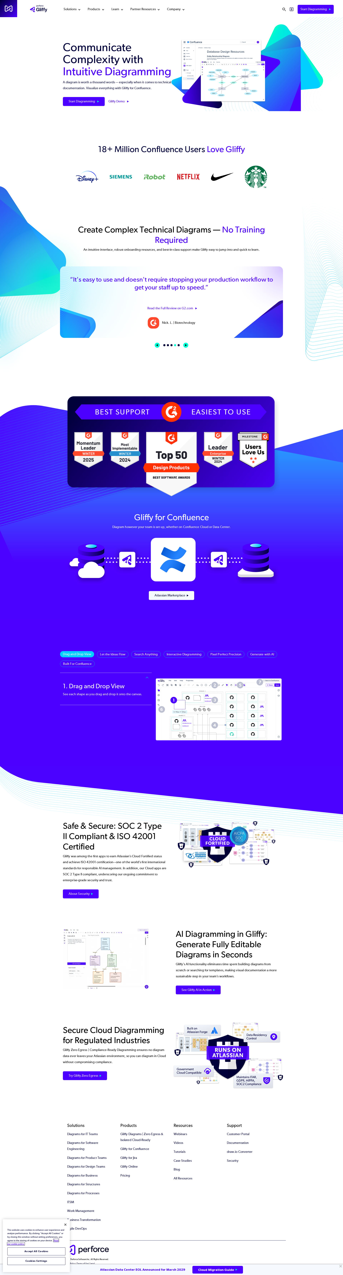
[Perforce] (8, 8)
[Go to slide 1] (164, 345)
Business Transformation (84, 1220)
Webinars (180, 1134)
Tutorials (179, 1152)
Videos (178, 1143)
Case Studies (183, 1161)
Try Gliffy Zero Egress (83, 1076)
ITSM (70, 1202)
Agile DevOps (77, 1229)
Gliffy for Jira (128, 1158)
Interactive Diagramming (184, 654)
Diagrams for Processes (83, 1193)
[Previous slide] (157, 345)
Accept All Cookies (36, 1251)
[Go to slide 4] (175, 345)
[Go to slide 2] (168, 345)
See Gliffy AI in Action (197, 990)
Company (174, 9)
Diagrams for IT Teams (82, 1134)
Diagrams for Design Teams (86, 1167)
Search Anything (146, 654)
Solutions (70, 9)
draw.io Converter (239, 1152)
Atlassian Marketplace (170, 595)
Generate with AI (262, 654)
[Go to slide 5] (179, 345)
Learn (115, 9)
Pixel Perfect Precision (225, 654)
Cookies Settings (36, 1261)
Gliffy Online (129, 1167)
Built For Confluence (77, 664)
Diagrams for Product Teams (86, 1158)
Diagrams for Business (82, 1175)
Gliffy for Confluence (134, 1149)
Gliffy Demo (117, 101)
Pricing (125, 1175)
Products (94, 9)
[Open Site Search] (284, 9)
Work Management (80, 1211)
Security (232, 1161)
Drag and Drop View (77, 654)
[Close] (65, 1225)
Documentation (238, 1143)
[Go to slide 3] (171, 345)
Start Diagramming (314, 9)
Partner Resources (143, 9)
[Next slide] (185, 345)
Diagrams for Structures (83, 1184)
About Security (79, 894)
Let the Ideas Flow (112, 654)
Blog (177, 1169)
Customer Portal (238, 1134)
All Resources (183, 1178)
